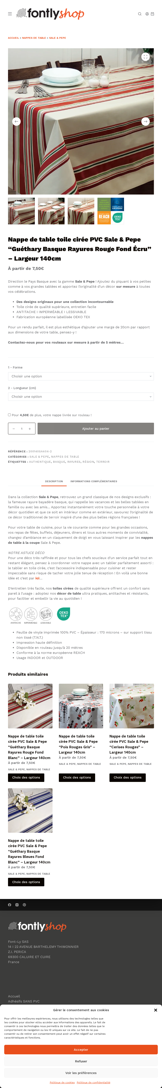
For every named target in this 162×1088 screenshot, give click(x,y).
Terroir (103, 461)
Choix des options (26, 777)
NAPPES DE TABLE (34, 37)
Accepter (81, 1050)
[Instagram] (17, 904)
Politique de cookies (62, 1082)
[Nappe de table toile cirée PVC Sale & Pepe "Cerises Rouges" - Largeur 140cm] (131, 706)
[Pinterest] (24, 904)
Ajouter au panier (95, 429)
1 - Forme (15, 367)
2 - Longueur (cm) (22, 388)
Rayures (74, 461)
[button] (156, 1010)
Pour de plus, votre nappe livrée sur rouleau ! (51, 415)
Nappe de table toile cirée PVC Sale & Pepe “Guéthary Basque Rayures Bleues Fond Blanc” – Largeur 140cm (29, 851)
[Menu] (10, 14)
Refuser (81, 1061)
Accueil (13, 37)
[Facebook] (9, 904)
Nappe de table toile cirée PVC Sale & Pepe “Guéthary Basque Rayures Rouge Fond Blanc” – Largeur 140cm (29, 747)
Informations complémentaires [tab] (93, 481)
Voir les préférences (81, 1073)
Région (88, 461)
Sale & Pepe (57, 37)
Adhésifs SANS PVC (24, 1001)
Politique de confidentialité (93, 1082)
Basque (59, 461)
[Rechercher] (139, 13)
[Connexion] (147, 13)
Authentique (40, 461)
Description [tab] (54, 481)
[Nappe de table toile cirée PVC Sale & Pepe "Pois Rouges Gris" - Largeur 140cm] (81, 706)
